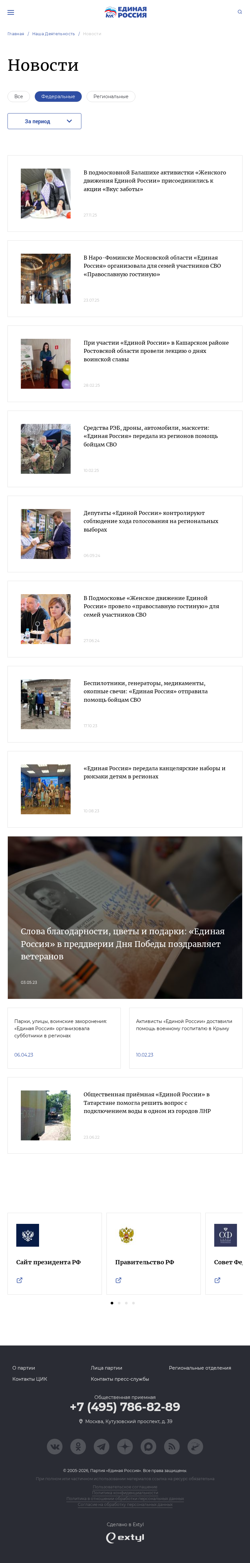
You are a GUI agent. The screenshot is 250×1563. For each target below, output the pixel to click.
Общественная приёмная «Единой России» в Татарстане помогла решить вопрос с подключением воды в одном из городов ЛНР (147, 1102)
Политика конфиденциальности (125, 1492)
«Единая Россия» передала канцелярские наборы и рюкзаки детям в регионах (155, 772)
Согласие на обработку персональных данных (125, 1504)
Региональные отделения (200, 1368)
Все (18, 96)
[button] (112, 1303)
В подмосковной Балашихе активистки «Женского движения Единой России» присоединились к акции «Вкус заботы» (155, 180)
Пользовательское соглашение (125, 1486)
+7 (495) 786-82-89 (125, 1407)
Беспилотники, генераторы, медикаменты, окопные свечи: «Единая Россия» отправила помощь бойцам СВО (146, 691)
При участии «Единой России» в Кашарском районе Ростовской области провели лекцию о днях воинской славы (156, 351)
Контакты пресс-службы (120, 1379)
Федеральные (58, 96)
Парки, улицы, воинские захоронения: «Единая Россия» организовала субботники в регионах (60, 1028)
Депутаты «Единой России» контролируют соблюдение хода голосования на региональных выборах (151, 521)
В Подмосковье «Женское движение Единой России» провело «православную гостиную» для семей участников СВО (151, 606)
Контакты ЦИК (29, 1379)
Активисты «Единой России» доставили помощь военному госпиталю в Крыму (184, 1024)
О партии (23, 1368)
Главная (15, 33)
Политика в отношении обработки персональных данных (125, 1498)
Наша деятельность (53, 33)
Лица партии (106, 1368)
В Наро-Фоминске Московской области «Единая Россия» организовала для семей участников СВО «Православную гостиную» (152, 266)
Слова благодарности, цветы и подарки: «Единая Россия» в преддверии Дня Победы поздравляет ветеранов (123, 944)
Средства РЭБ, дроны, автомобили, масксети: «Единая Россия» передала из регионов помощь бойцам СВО (151, 436)
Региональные (111, 96)
